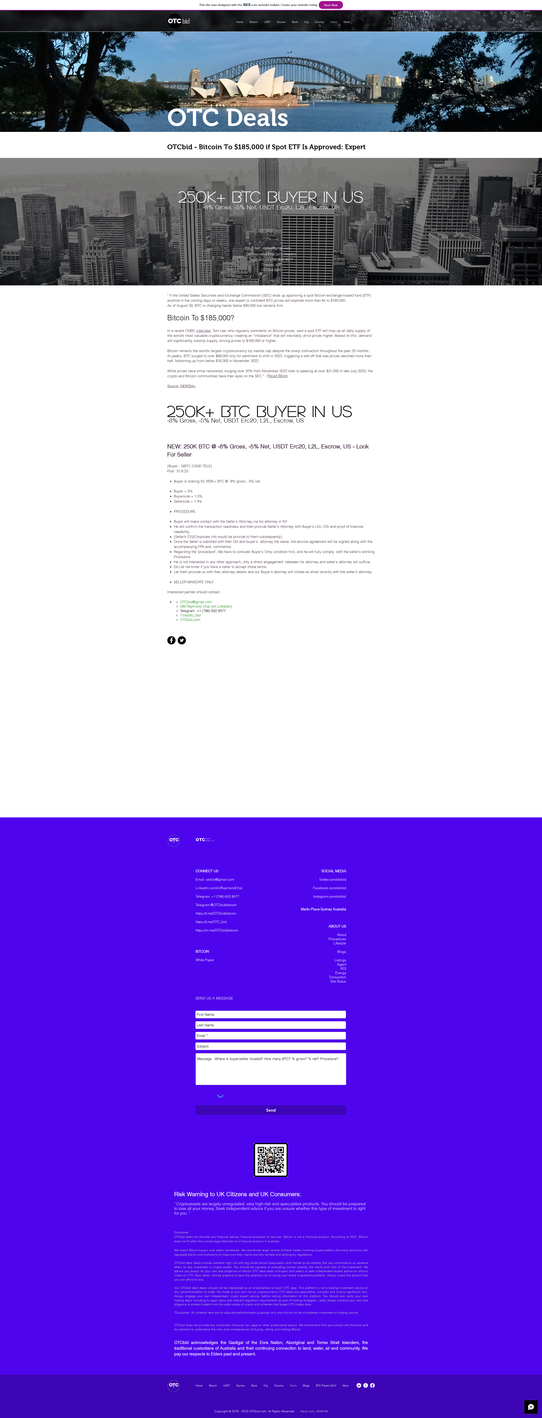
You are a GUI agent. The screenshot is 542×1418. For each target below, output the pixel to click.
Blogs (341, 951)
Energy (340, 973)
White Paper (205, 960)
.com (213, 840)
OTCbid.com (190, 619)
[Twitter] (182, 640)
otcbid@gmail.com (220, 879)
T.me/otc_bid (190, 615)
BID (208, 840)
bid (185, 21)
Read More (277, 375)
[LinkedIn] (359, 1385)
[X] (365, 1385)
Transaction (337, 977)
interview (203, 330)
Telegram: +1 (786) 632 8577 (271, 259)
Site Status (338, 981)
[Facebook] (171, 640)
